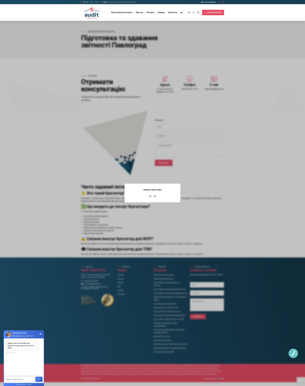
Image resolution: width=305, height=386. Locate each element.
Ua (193, 12)
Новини (161, 12)
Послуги (150, 12)
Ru (189, 12)
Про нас (139, 12)
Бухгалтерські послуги (121, 12)
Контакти (172, 12)
